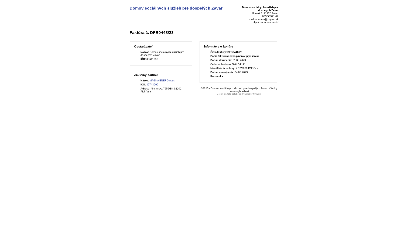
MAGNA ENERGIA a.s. (162, 80)
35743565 (152, 84)
